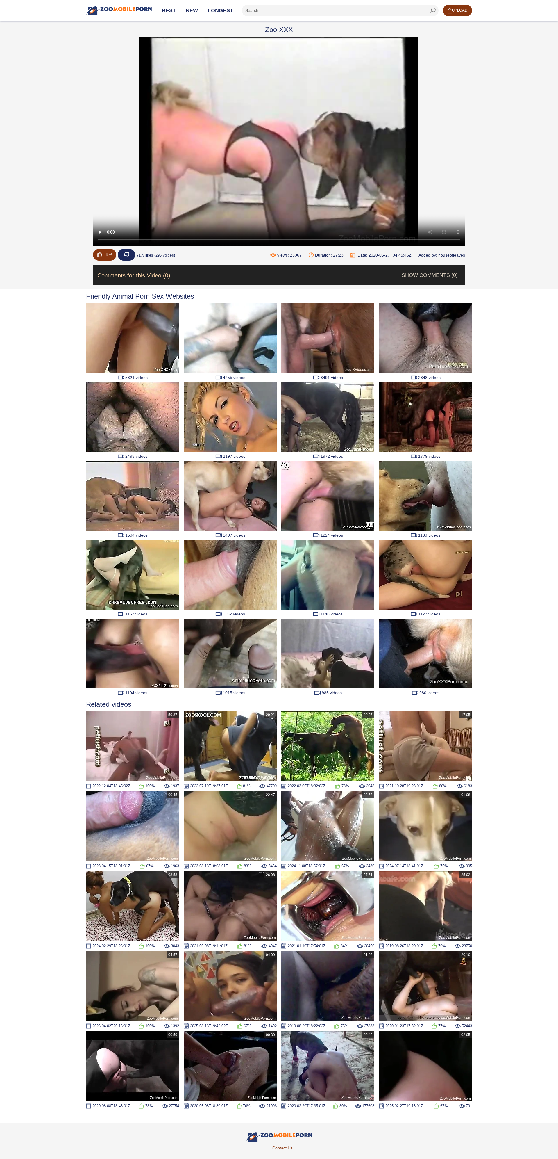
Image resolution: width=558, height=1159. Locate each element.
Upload (459, 10)
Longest (220, 10)
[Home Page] (119, 10)
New (192, 10)
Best (169, 10)
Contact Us (282, 1148)
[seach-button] (433, 10)
